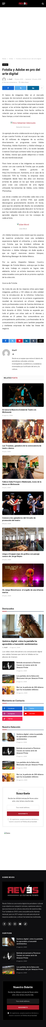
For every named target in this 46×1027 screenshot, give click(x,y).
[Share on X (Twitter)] (21, 88)
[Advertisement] (23, 33)
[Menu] (3, 3)
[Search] (42, 3)
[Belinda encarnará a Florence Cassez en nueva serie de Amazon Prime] (8, 665)
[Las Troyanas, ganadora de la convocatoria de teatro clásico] (23, 431)
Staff (10, 79)
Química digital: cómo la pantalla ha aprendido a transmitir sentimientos (30, 736)
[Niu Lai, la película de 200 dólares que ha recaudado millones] (8, 690)
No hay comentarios (10, 82)
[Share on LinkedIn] (33, 88)
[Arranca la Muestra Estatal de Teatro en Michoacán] (23, 395)
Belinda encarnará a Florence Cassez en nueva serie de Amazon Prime (28, 665)
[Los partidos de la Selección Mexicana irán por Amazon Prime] (8, 679)
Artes (5, 64)
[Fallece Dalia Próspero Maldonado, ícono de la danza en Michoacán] (23, 467)
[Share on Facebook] (8, 88)
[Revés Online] (23, 3)
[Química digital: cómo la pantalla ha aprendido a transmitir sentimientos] (23, 626)
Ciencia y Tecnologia (10, 636)
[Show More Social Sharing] (42, 88)
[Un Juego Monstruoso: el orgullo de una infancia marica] (23, 575)
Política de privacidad (30, 822)
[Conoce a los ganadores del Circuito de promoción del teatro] (23, 503)
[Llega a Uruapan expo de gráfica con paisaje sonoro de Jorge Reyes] (23, 539)
